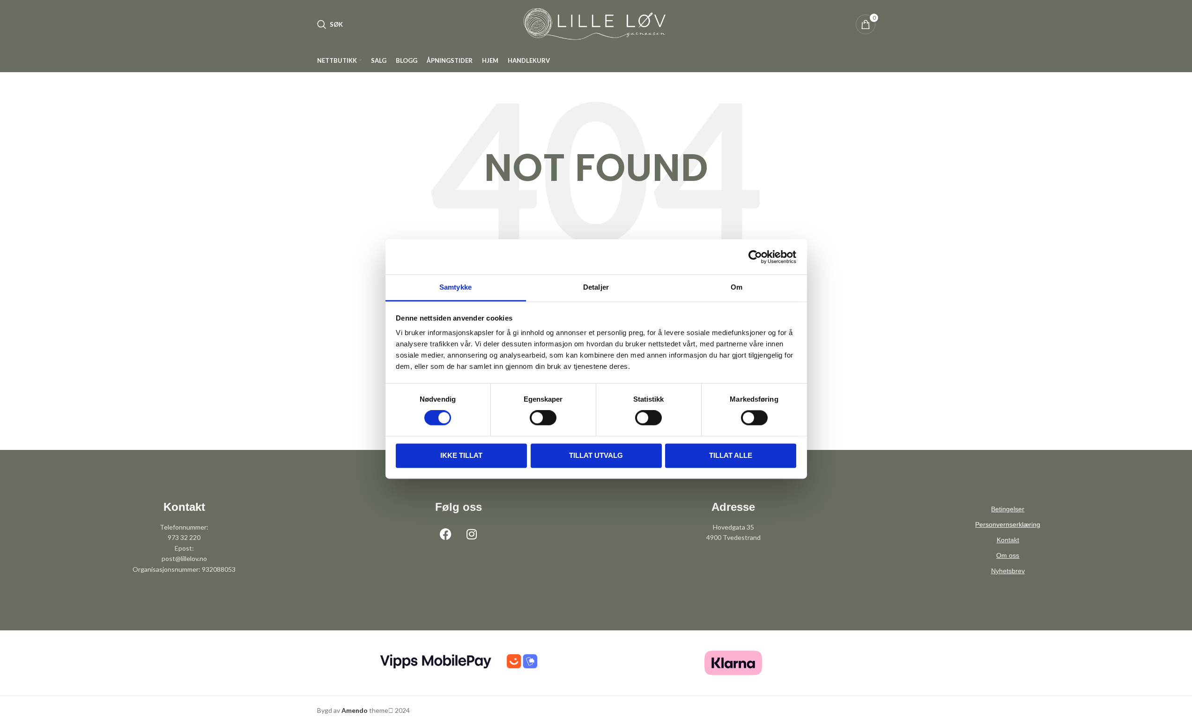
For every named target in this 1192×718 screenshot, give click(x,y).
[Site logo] (596, 24)
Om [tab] (736, 287)
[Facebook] (446, 534)
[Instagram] (471, 534)
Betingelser (1007, 509)
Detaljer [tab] (596, 287)
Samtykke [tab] (455, 287)
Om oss (1007, 555)
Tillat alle (730, 455)
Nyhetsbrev (1008, 571)
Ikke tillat (461, 455)
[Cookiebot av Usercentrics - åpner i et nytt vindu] (755, 257)
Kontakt (1008, 540)
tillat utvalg (596, 455)
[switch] (543, 418)
